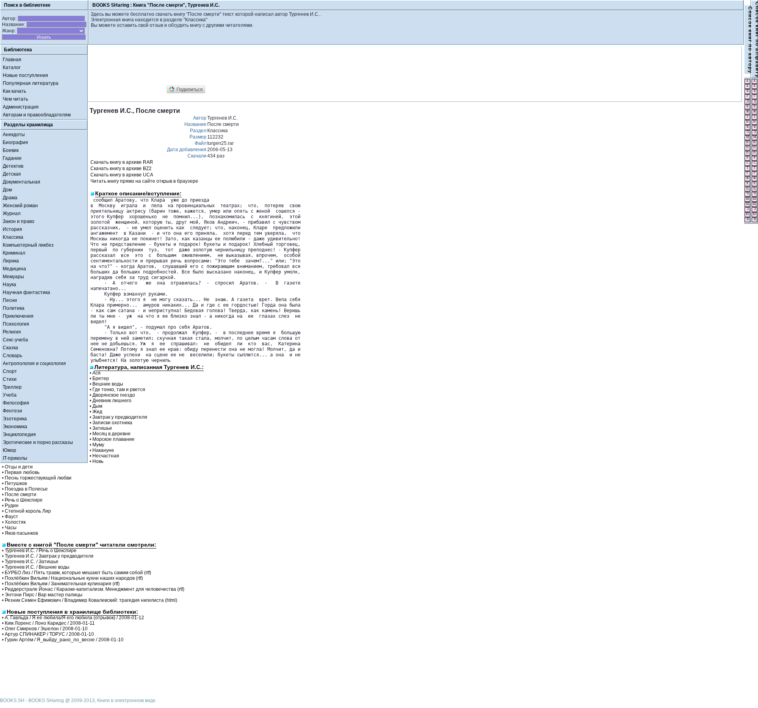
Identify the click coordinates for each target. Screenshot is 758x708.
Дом (7, 190)
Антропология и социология (34, 363)
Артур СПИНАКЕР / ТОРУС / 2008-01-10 (49, 634)
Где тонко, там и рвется (118, 389)
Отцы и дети (19, 467)
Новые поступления (25, 75)
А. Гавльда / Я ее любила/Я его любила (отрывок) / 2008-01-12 (74, 617)
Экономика (15, 426)
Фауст (11, 516)
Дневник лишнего (111, 400)
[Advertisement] (233, 66)
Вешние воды (107, 384)
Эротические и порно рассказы (38, 442)
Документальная (21, 182)
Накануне (103, 450)
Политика (13, 308)
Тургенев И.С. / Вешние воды (37, 567)
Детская (12, 174)
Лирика (11, 261)
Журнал (12, 213)
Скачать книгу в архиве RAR (121, 162)
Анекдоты (14, 134)
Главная (12, 59)
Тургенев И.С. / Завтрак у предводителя (49, 556)
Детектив (13, 166)
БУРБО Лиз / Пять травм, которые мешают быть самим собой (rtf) (78, 572)
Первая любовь (22, 472)
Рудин (12, 505)
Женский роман (20, 205)
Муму (98, 445)
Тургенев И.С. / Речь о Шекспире (41, 550)
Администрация (21, 107)
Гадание (12, 158)
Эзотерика (15, 418)
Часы (11, 527)
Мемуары (13, 276)
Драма (10, 197)
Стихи (10, 379)
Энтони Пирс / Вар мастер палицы (44, 594)
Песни (10, 300)
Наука (9, 284)
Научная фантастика (26, 292)
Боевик (11, 150)
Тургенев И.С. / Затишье (31, 561)
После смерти (20, 494)
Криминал (14, 253)
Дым (97, 406)
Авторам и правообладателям (37, 115)
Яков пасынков (21, 533)
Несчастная (105, 456)
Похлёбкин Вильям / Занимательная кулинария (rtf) (62, 583)
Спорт (10, 371)
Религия (12, 332)
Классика (13, 237)
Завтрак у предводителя (119, 417)
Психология (16, 324)
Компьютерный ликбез (28, 245)
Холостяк (15, 522)
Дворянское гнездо (113, 395)
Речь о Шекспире (24, 500)
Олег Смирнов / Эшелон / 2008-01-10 (46, 628)
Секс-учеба (15, 340)
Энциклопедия (19, 434)
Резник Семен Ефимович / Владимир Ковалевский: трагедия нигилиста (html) (91, 600)
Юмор (9, 450)
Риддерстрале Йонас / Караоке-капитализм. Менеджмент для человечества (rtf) (94, 589)
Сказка (10, 347)
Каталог (12, 67)
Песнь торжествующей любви (38, 478)
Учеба (10, 395)
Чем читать (15, 99)
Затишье (102, 428)
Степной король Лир (28, 511)
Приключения (18, 316)
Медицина (14, 269)
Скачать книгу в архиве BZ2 (121, 168)
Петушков (16, 483)
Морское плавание (113, 439)
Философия (16, 403)
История (12, 229)
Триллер (12, 387)
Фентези (12, 411)
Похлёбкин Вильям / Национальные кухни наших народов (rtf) (74, 578)
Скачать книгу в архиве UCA (121, 175)
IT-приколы (15, 458)
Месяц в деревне (111, 433)
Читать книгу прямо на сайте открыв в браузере (144, 181)
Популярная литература (30, 83)
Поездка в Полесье (26, 489)
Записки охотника (112, 422)
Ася (96, 373)
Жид (97, 411)
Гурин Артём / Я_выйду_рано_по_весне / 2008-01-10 (64, 639)
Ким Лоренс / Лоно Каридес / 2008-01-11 (50, 623)
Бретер (100, 378)
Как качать (14, 91)
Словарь (12, 355)
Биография (15, 142)
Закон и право (18, 221)
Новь (97, 461)
